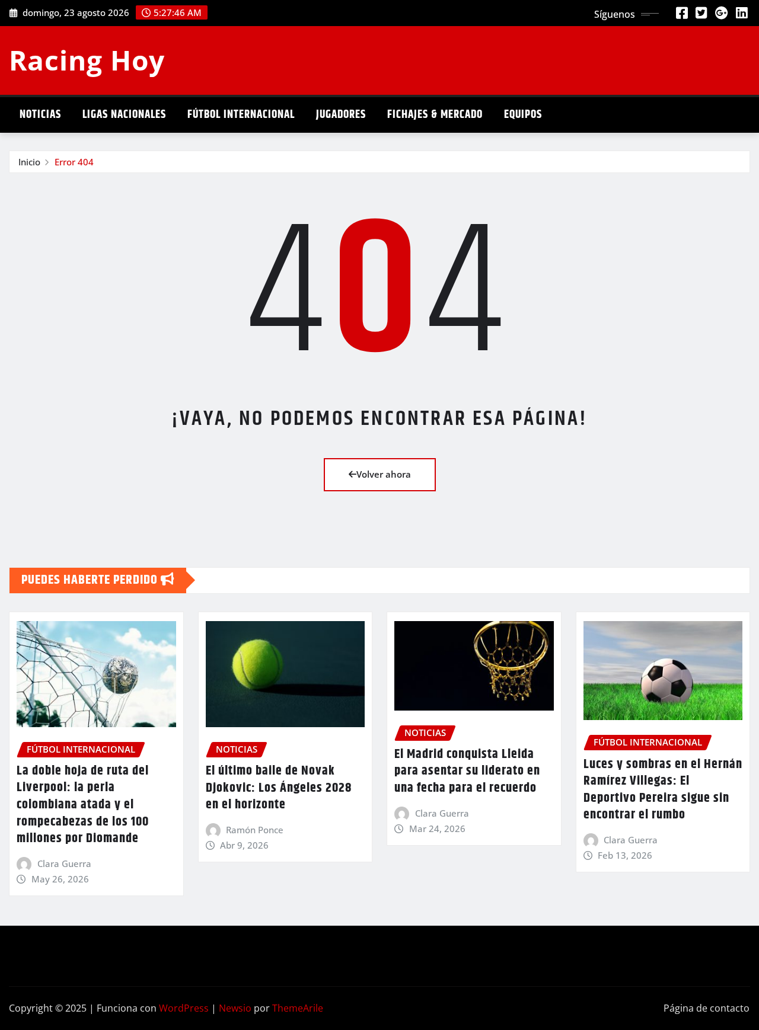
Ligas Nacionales (124, 114)
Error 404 (74, 162)
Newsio (235, 1008)
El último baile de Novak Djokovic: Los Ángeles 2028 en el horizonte (279, 788)
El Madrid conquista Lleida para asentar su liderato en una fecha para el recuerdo (467, 771)
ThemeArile (297, 1008)
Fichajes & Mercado (435, 114)
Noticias (40, 114)
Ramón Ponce (254, 830)
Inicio (29, 162)
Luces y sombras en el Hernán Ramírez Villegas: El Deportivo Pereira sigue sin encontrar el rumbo (662, 790)
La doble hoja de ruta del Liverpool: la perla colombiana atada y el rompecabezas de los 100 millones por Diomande (83, 805)
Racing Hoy (87, 59)
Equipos (523, 114)
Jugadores (341, 114)
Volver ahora (383, 474)
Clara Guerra (64, 863)
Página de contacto (707, 1008)
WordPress (184, 1008)
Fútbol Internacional (241, 114)
